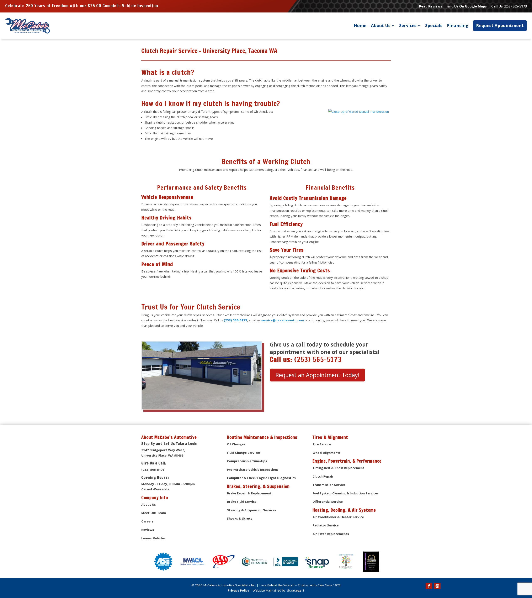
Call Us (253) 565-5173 (509, 7)
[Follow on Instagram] (437, 586)
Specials (433, 25)
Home (360, 25)
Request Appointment (500, 25)
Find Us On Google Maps (467, 7)
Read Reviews (430, 7)
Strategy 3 (295, 590)
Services (407, 25)
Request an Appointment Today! (317, 375)
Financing (457, 25)
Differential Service (328, 501)
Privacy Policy (238, 590)
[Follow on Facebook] (429, 586)
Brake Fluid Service (241, 501)
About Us (380, 25)
